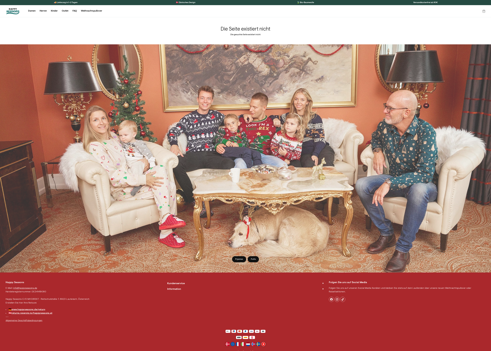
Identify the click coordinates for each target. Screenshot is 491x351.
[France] (238, 344)
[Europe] (233, 344)
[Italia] (243, 344)
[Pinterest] (337, 299)
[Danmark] (228, 344)
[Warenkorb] (483, 11)
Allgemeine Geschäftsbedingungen (24, 321)
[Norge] (253, 344)
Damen (32, 11)
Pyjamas (239, 259)
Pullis (253, 259)
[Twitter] (342, 299)
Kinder (54, 11)
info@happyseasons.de (25, 288)
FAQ (74, 11)
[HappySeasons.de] (13, 11)
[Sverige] (258, 344)
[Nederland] (248, 344)
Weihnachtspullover (91, 11)
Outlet (65, 11)
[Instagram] (331, 299)
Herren (43, 11)
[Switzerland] (263, 344)
